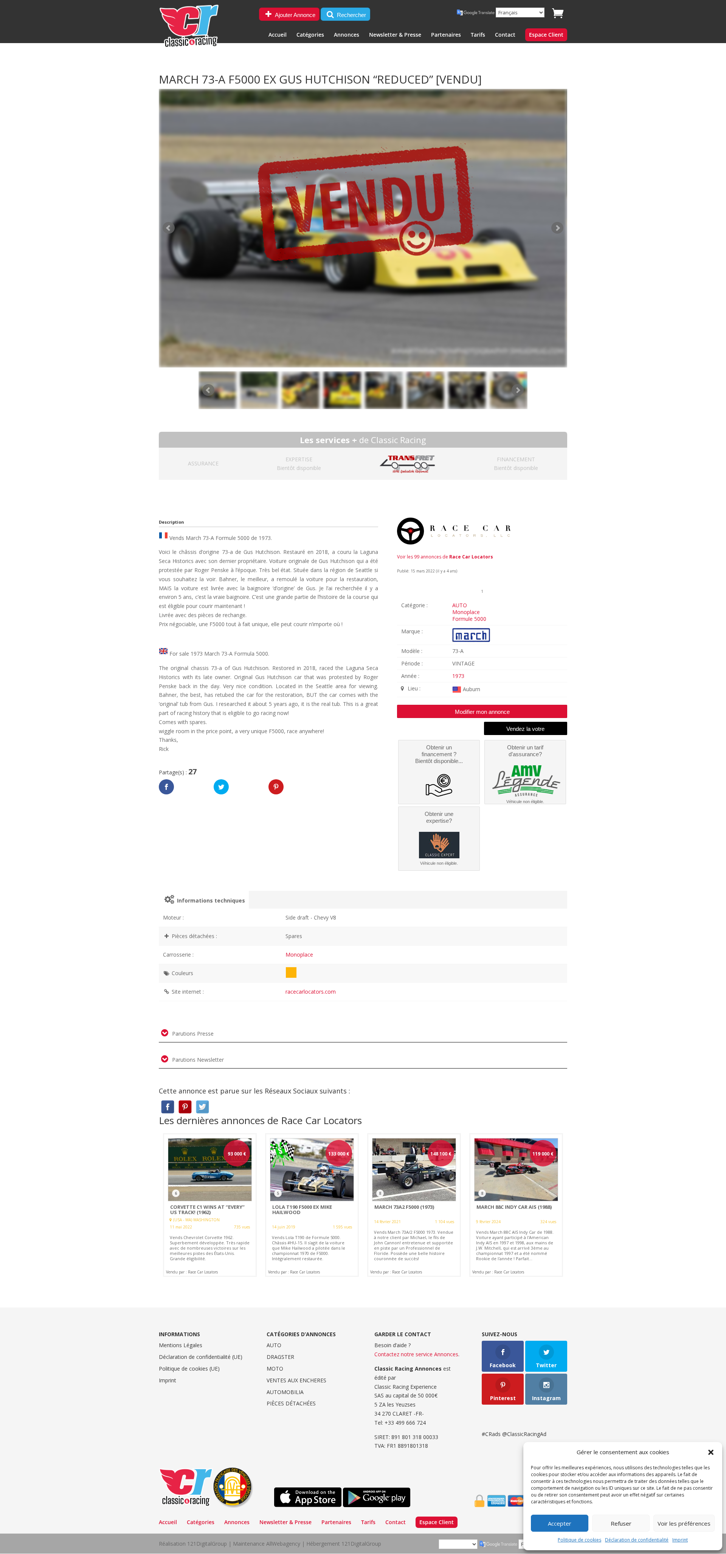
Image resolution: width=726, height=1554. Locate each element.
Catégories (310, 35)
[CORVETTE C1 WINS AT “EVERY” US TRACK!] (210, 1205)
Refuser (621, 1523)
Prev (208, 390)
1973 (458, 675)
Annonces (346, 35)
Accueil (277, 35)
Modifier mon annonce (482, 712)
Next (518, 390)
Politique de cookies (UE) (189, 1368)
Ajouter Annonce (294, 15)
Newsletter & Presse (395, 35)
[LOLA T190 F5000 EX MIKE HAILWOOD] (312, 1205)
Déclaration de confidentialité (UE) (200, 1356)
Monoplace (466, 612)
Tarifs (478, 35)
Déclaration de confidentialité (637, 1540)
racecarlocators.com (310, 991)
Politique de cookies (579, 1540)
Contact (505, 35)
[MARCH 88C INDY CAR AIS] (516, 1205)
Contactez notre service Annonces (416, 1354)
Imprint (680, 1540)
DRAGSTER (280, 1356)
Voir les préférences (684, 1523)
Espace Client (546, 35)
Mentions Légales (180, 1345)
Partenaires (446, 35)
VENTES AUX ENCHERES (296, 1380)
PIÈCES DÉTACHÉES (291, 1403)
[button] (711, 1452)
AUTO (459, 605)
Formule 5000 (469, 618)
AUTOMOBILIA (285, 1392)
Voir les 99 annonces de (445, 557)
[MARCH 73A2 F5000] (414, 1205)
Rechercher (350, 15)
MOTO (275, 1368)
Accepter (559, 1523)
